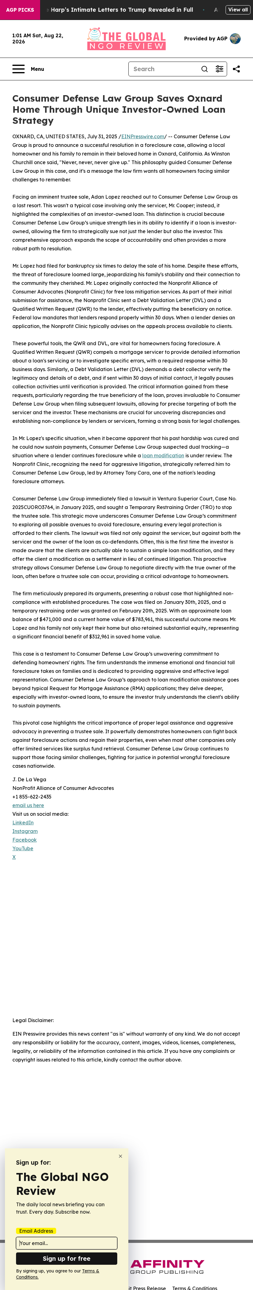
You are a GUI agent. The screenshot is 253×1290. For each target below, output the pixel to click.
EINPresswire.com (142, 136)
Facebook (24, 840)
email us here (28, 805)
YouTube (22, 848)
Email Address (36, 1231)
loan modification (163, 455)
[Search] (204, 69)
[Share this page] (236, 69)
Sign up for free (66, 1258)
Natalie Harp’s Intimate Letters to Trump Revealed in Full (110, 9)
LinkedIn (23, 822)
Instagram (25, 831)
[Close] (120, 1156)
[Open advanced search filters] (219, 69)
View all (238, 9)
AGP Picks (20, 10)
